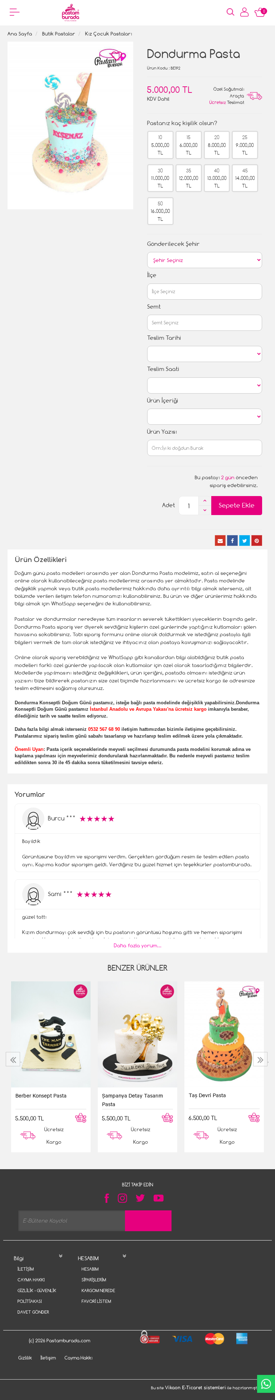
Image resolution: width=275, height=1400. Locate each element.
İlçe (151, 275)
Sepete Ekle (237, 505)
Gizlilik (25, 1358)
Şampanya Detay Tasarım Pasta (132, 1100)
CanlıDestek (266, 1384)
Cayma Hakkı (31, 1279)
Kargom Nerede (98, 1290)
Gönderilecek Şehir (173, 244)
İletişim (26, 1269)
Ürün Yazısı (162, 431)
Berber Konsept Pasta (41, 1095)
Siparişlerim (94, 1279)
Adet (168, 505)
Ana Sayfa (20, 33)
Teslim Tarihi (164, 337)
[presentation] (14, 1059)
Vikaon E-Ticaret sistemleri (195, 1387)
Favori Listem (96, 1301)
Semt (154, 306)
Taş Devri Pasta (207, 1095)
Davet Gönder (33, 1312)
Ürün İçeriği (162, 400)
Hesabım (90, 1269)
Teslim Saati (163, 369)
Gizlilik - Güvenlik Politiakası (37, 1296)
